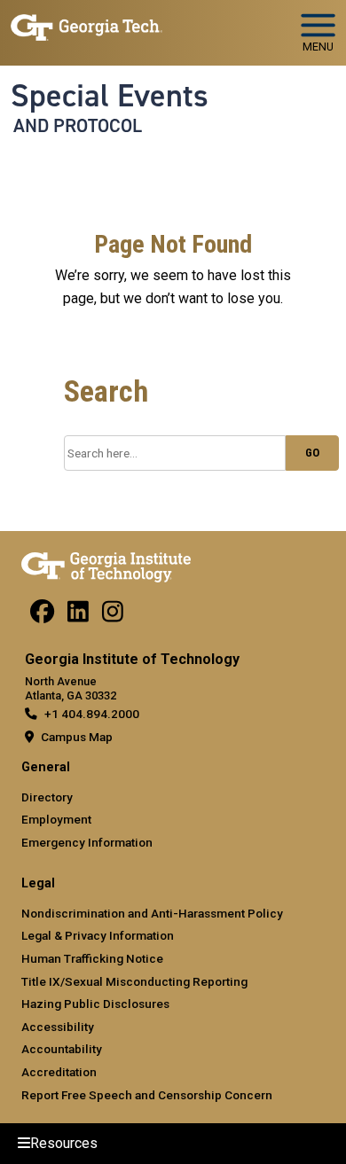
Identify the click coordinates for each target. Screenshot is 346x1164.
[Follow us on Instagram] (112, 616)
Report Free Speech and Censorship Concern (146, 1095)
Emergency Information (87, 842)
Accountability (61, 1049)
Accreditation (59, 1072)
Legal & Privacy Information (97, 935)
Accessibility (57, 1026)
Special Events (109, 96)
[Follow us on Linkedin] (78, 616)
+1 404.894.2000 (91, 714)
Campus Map (77, 737)
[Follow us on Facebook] (42, 616)
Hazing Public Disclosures (95, 1003)
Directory (47, 797)
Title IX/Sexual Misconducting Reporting (134, 981)
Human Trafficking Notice (92, 958)
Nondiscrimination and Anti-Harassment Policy (152, 913)
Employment (56, 819)
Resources (64, 1143)
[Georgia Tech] (106, 564)
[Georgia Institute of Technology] (86, 25)
